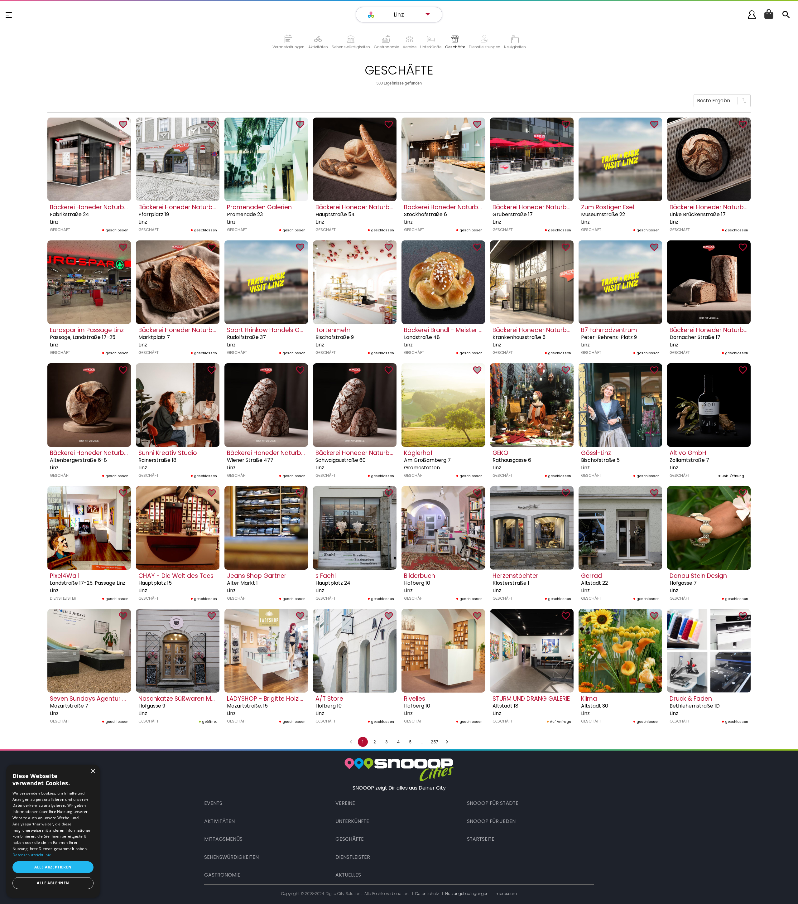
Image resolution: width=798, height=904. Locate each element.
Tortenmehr (333, 330)
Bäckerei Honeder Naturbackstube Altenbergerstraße (129, 453)
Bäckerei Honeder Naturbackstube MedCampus (563, 330)
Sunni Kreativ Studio (167, 453)
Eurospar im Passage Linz (87, 330)
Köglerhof (418, 453)
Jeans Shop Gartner (256, 576)
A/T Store (329, 698)
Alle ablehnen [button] (53, 883)
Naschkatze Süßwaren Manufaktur (189, 698)
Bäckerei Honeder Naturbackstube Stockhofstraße (479, 207)
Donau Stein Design (698, 576)
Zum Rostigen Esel (607, 207)
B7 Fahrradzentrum (609, 330)
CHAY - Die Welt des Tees (176, 576)
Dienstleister (352, 857)
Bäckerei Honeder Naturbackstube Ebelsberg (293, 453)
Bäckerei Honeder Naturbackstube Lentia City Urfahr (392, 207)
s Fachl (325, 576)
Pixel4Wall (64, 576)
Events (213, 803)
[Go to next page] (447, 742)
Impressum (506, 893)
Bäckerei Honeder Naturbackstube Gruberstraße (564, 207)
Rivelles (414, 698)
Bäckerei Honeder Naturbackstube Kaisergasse (119, 207)
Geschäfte (349, 839)
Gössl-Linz (596, 453)
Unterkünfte (352, 821)
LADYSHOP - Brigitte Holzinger (270, 698)
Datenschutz (427, 893)
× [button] (92, 771)
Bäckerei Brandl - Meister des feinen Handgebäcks (478, 330)
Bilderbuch (419, 576)
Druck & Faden (691, 698)
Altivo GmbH (688, 453)
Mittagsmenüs (223, 839)
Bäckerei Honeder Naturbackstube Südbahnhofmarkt (217, 330)
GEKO (500, 453)
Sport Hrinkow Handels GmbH (270, 330)
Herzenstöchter (515, 576)
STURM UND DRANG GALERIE (531, 698)
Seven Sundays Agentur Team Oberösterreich (118, 698)
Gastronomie (222, 874)
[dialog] (53, 831)
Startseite (480, 839)
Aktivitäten (219, 821)
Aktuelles (348, 874)
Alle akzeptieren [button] (52, 867)
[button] (402, 14)
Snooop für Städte (492, 803)
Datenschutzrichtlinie (31, 855)
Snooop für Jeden (491, 821)
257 (434, 741)
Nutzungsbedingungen (466, 893)
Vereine (345, 803)
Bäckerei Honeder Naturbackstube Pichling (378, 453)
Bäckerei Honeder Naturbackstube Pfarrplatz (204, 207)
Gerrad (591, 576)
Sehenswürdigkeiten (231, 857)
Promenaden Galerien (259, 207)
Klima (589, 698)
